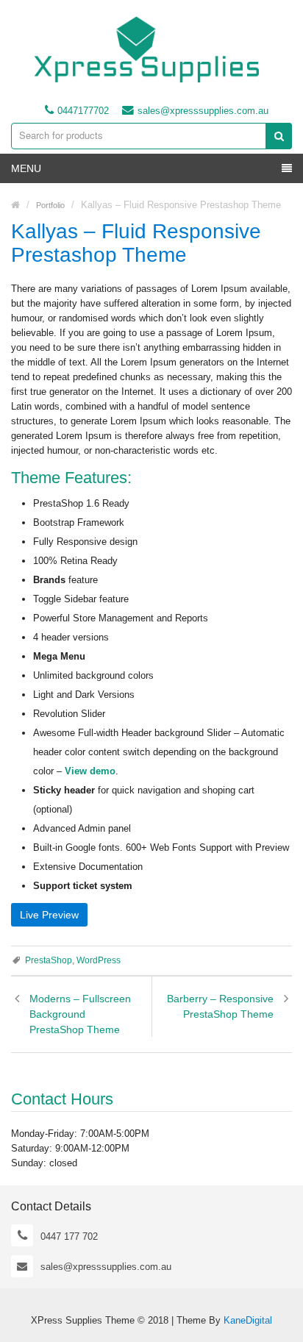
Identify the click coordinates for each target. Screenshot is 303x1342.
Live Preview (49, 915)
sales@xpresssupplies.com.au (203, 110)
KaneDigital (248, 1320)
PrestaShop (48, 960)
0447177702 (83, 110)
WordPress (98, 960)
